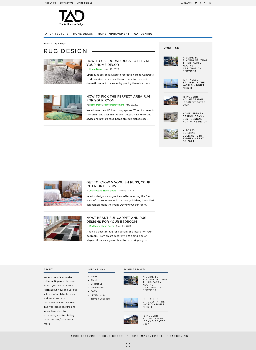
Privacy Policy (98, 295)
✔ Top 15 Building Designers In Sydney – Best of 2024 (193, 135)
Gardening (143, 34)
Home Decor (83, 34)
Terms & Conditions (100, 299)
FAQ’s (94, 291)
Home (47, 43)
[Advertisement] (158, 17)
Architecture (57, 34)
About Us (50, 3)
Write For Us (84, 3)
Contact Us (66, 3)
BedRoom (94, 226)
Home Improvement (114, 34)
